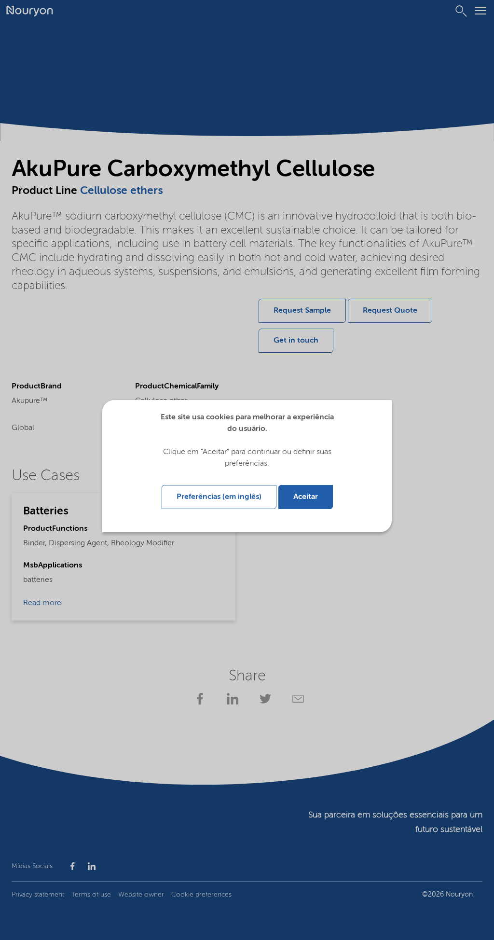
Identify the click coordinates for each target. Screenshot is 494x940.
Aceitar (305, 497)
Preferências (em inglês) (219, 497)
